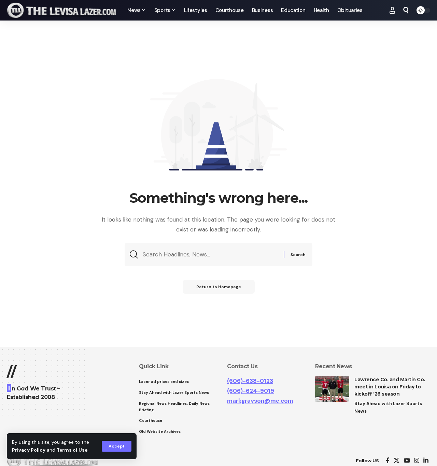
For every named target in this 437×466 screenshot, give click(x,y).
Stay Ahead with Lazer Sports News (388, 407)
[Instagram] (416, 461)
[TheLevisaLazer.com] (61, 10)
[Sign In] (392, 10)
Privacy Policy (28, 450)
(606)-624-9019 (250, 391)
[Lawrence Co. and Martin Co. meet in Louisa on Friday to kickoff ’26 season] (332, 389)
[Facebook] (387, 461)
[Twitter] (396, 461)
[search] (406, 10)
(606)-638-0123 (250, 381)
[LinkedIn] (426, 461)
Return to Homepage (218, 287)
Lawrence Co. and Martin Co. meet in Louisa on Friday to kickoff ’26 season (389, 386)
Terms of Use (72, 450)
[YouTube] (407, 461)
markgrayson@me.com (260, 400)
